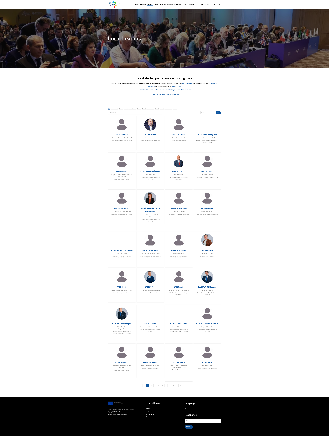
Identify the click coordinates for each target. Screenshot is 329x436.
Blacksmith (124, 414)
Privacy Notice (150, 414)
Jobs (147, 411)
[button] (164, 90)
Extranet (148, 417)
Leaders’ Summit (176, 86)
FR (185, 409)
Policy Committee (187, 83)
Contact (148, 408)
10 (180, 385)
